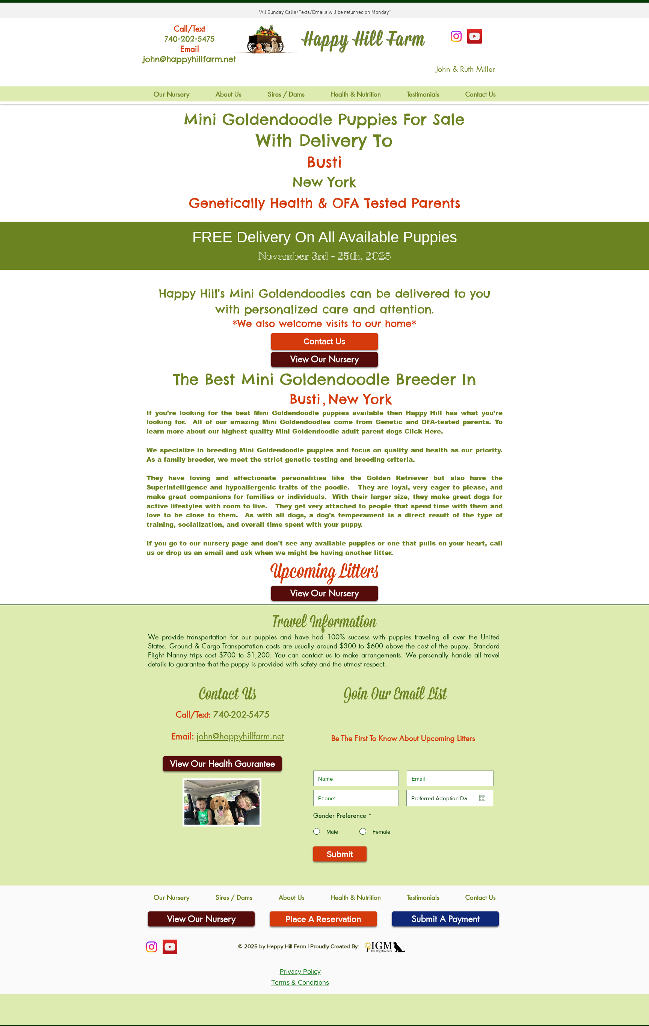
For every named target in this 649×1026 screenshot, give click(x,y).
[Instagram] (456, 36)
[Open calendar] (482, 798)
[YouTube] (474, 36)
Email (189, 49)
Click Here (422, 431)
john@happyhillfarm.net (240, 736)
